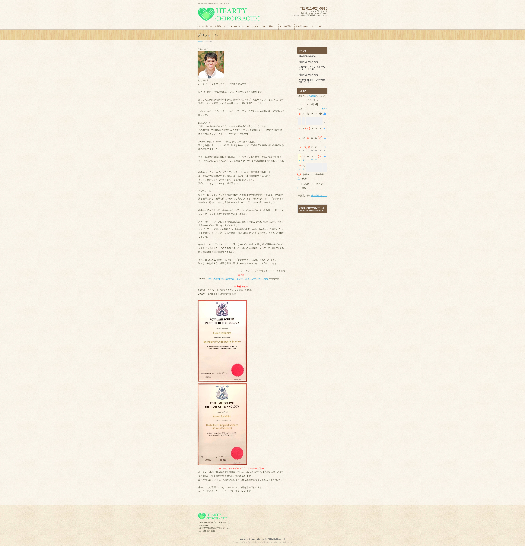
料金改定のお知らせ (308, 56)
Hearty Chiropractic (259, 539)
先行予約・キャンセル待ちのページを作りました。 (312, 68)
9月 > (324, 109)
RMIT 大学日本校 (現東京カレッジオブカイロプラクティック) (238, 279)
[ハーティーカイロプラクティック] (229, 18)
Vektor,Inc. (277, 542)
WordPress (248, 542)
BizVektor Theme (262, 542)
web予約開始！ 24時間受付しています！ (312, 81)
